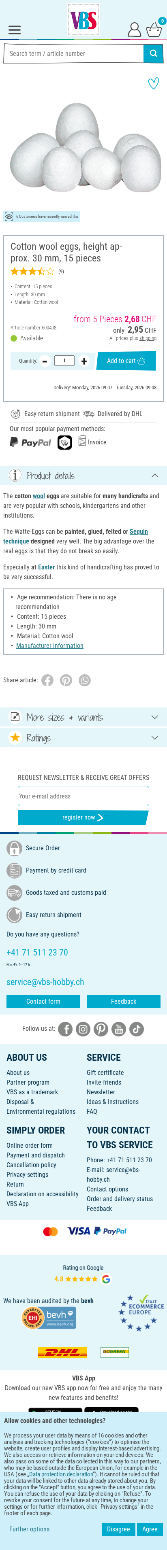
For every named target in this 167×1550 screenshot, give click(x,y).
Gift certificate (105, 1073)
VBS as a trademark (32, 1092)
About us (18, 1073)
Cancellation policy (31, 1165)
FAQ (92, 1111)
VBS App (17, 1204)
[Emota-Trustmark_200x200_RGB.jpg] (141, 1312)
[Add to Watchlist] (153, 83)
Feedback (123, 1001)
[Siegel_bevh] (48, 1317)
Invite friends (104, 1082)
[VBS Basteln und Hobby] (83, 19)
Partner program (27, 1082)
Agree (150, 1529)
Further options (29, 1529)
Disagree (118, 1529)
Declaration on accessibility (42, 1194)
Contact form (43, 1001)
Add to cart (121, 361)
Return (15, 1184)
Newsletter (101, 1092)
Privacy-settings (27, 1174)
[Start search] (153, 53)
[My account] (134, 29)
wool (39, 496)
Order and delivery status (120, 1199)
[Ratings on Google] (83, 1274)
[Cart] (154, 29)
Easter (46, 567)
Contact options (107, 1189)
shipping (147, 338)
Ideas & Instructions (113, 1102)
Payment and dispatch (35, 1155)
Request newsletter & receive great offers (83, 777)
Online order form (29, 1145)
